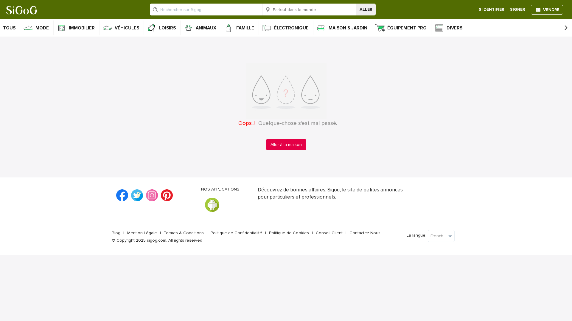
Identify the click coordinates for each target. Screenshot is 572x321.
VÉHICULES (127, 28)
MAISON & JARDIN (348, 28)
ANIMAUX (206, 28)
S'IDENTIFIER (491, 9)
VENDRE (551, 9)
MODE (42, 28)
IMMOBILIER (82, 28)
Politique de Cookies (289, 232)
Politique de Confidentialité (236, 232)
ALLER (366, 9)
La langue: (416, 235)
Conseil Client (329, 232)
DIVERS (454, 28)
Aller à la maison (286, 144)
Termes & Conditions (184, 232)
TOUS (9, 28)
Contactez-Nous (364, 232)
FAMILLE (245, 28)
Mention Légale (142, 232)
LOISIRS (167, 28)
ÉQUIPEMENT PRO (407, 28)
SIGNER (517, 9)
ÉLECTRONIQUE (291, 28)
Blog (116, 232)
